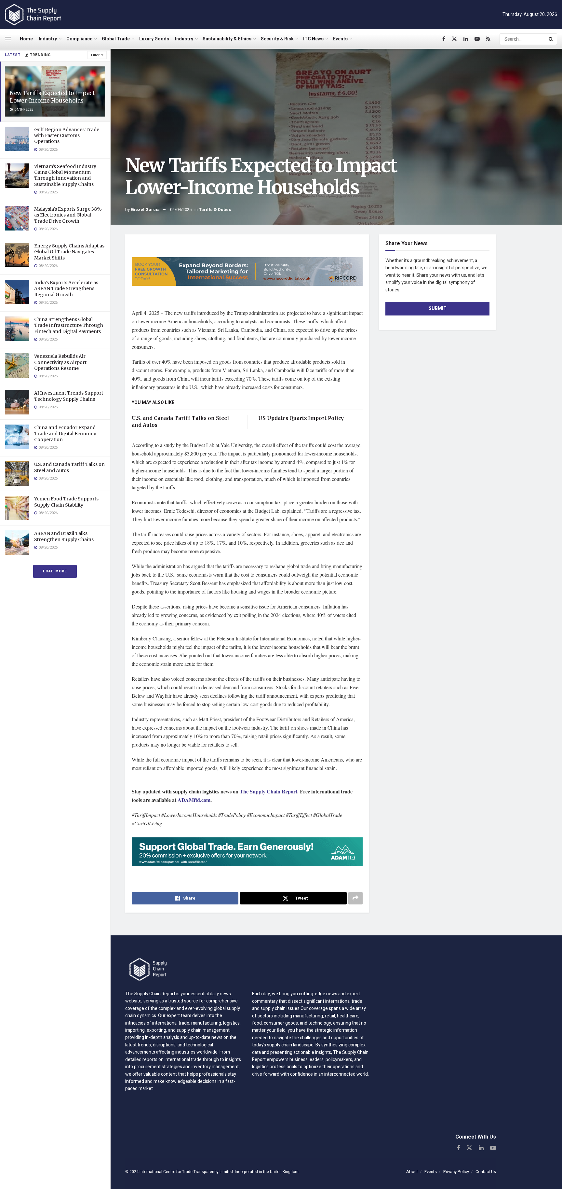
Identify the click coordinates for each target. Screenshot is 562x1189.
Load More (55, 571)
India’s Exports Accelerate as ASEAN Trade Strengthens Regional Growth (66, 288)
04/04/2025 (181, 209)
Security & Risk (277, 38)
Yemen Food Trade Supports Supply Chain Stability (66, 502)
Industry (48, 38)
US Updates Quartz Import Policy (300, 418)
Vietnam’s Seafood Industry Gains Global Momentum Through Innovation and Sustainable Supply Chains (65, 175)
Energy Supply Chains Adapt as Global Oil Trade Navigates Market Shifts (69, 251)
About (412, 1171)
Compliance (79, 38)
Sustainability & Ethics (227, 38)
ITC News (313, 38)
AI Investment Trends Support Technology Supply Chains (68, 396)
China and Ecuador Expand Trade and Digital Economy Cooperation (65, 433)
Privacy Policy (456, 1171)
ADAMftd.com (194, 800)
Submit (438, 308)
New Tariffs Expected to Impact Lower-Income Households (52, 97)
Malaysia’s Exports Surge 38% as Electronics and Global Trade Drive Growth (68, 215)
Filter (95, 55)
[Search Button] (551, 39)
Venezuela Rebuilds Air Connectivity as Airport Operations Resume (60, 362)
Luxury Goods (154, 38)
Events (340, 38)
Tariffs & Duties (215, 209)
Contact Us (485, 1171)
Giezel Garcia (145, 209)
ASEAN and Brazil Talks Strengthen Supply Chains (64, 536)
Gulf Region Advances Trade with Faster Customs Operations (66, 135)
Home (26, 38)
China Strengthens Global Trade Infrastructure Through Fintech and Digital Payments (68, 325)
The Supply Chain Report (268, 791)
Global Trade (116, 38)
